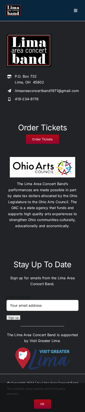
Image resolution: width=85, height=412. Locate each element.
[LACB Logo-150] (29, 36)
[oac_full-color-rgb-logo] (42, 159)
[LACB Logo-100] (13, 6)
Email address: (19, 297)
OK (42, 404)
